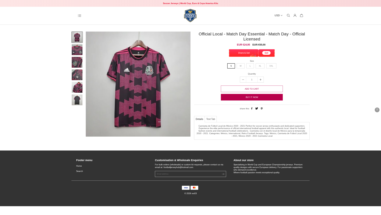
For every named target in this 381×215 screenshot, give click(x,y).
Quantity (252, 74)
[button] (77, 103)
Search (79, 171)
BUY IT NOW (252, 97)
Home (79, 166)
